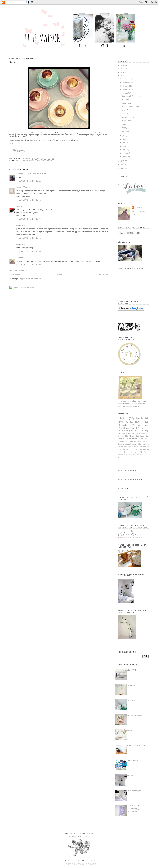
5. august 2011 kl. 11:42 (28, 238)
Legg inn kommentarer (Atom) (30, 279)
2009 (122, 165)
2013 (122, 69)
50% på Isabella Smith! (130, 106)
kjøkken (133, 446)
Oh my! (125, 110)
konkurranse (126, 433)
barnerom (142, 444)
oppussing (141, 441)
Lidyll (18, 206)
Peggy (124, 128)
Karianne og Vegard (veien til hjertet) (29, 174)
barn (142, 436)
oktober (126, 86)
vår (148, 454)
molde (120, 449)
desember (127, 79)
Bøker (134, 438)
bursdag (131, 454)
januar (125, 157)
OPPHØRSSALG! (132, 761)
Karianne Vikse (22, 187)
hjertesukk (140, 454)
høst (131, 441)
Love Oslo (126, 100)
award (134, 444)
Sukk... (124, 124)
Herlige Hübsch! (128, 117)
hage (147, 431)
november (127, 82)
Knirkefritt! (129, 776)
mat (136, 431)
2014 (122, 65)
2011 (122, 76)
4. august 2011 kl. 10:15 (28, 181)
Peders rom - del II (133, 700)
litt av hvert (133, 421)
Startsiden (59, 274)
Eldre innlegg (103, 274)
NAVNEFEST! (131, 685)
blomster (123, 425)
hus (144, 449)
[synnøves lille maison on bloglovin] (131, 310)
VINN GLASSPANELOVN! (135, 745)
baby (144, 452)
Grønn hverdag (123, 444)
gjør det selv (122, 446)
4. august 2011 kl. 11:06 (28, 219)
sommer (120, 452)
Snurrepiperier (44, 160)
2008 (122, 168)
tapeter (136, 452)
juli (124, 136)
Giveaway (121, 441)
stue (128, 452)
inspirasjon (141, 433)
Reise (131, 436)
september (127, 89)
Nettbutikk (142, 418)
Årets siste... (127, 103)
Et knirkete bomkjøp (133, 791)
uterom (128, 449)
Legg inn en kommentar (18, 270)
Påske (143, 438)
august (125, 93)
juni (124, 139)
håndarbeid (143, 425)
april (124, 146)
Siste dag (125, 131)
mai (124, 143)
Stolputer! (129, 730)
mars (125, 150)
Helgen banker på (128, 121)
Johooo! (125, 114)
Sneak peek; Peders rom (131, 96)
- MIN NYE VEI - (132, 670)
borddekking (121, 454)
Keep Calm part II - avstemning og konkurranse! (133, 808)
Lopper (32, 160)
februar (125, 153)
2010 (122, 161)
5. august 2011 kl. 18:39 (28, 265)
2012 (122, 72)
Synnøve (19, 257)
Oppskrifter (128, 428)
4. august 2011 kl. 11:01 (28, 200)
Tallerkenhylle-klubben (134, 715)
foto (137, 449)
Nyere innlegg (14, 274)
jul (142, 428)
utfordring (142, 446)
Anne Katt (123, 431)
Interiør (24, 160)
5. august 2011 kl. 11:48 (28, 251)
